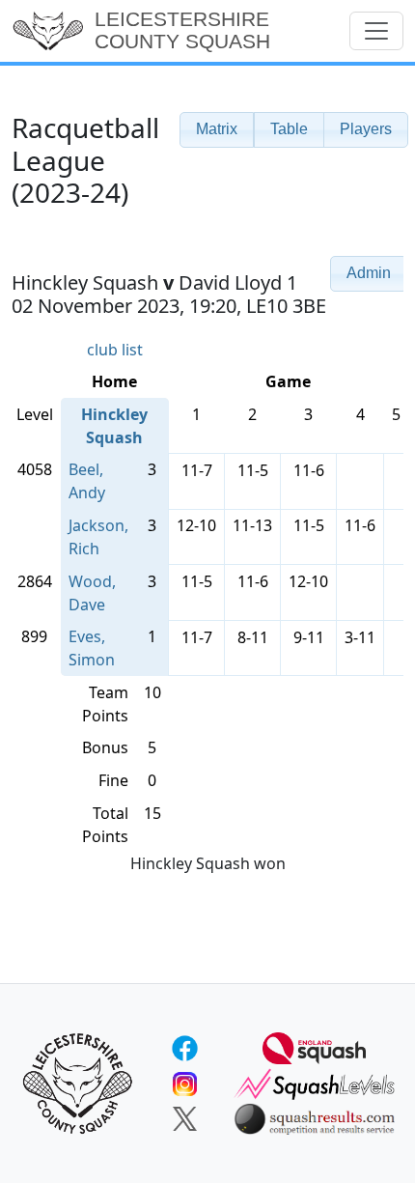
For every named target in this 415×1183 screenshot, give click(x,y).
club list (115, 349)
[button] (217, 130)
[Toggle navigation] (376, 31)
